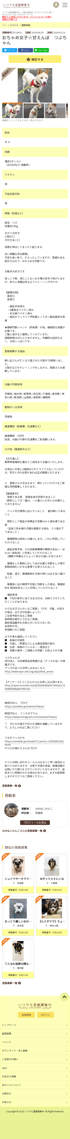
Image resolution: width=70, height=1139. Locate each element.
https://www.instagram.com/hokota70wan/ (31, 717)
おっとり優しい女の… (18, 921)
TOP (4, 25)
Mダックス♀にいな (52, 879)
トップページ (9, 1025)
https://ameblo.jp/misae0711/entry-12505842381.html (34, 743)
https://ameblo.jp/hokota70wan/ (24, 706)
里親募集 (14, 25)
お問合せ (6, 1093)
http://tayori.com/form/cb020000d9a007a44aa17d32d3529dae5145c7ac (35, 687)
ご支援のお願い (10, 1059)
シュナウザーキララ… (18, 879)
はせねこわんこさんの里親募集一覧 (22, 830)
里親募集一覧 (9, 785)
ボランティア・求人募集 (14, 1050)
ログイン (45, 1014)
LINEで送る (43, 50)
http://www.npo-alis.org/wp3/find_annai (29, 671)
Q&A (4, 1068)
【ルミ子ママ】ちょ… (51, 921)
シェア (26, 50)
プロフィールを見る (35, 822)
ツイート (11, 50)
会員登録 (26, 1014)
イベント (6, 1042)
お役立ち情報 (9, 1076)
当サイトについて (11, 1085)
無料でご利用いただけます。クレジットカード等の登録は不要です (27, 18)
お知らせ (6, 1102)
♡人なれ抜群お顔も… (18, 963)
